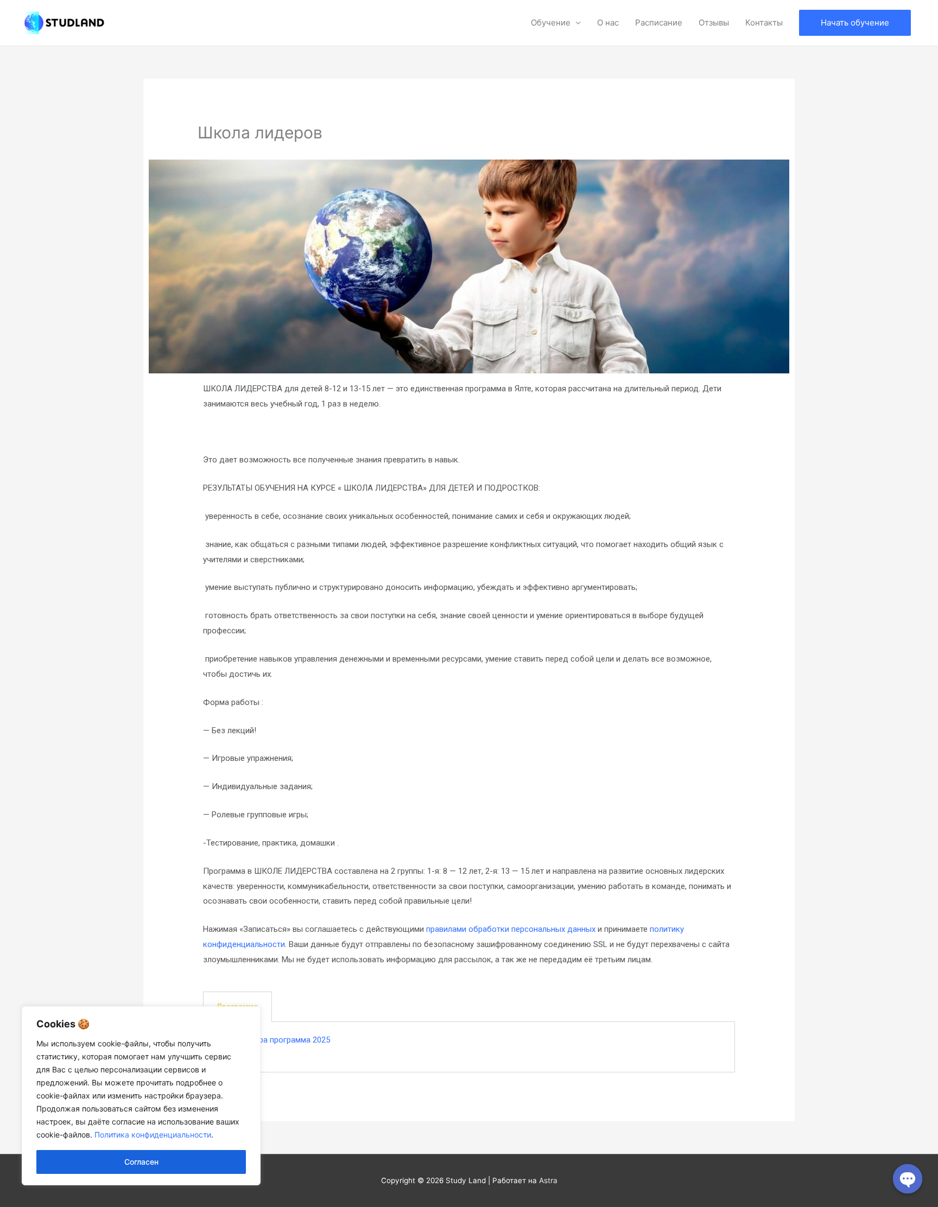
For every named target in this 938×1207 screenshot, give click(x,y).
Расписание (658, 22)
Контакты (764, 22)
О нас (608, 22)
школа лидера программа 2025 (272, 1040)
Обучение (551, 22)
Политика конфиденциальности (152, 1134)
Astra (548, 1180)
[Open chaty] (907, 1178)
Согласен (141, 1161)
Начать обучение (855, 22)
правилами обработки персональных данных (510, 929)
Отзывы (714, 22)
